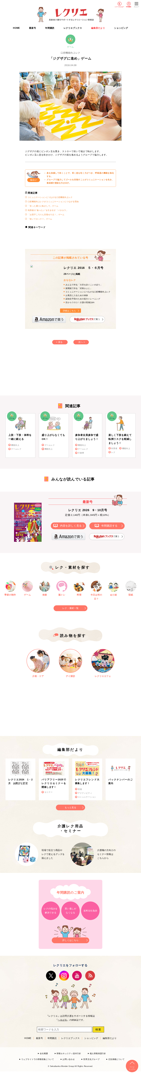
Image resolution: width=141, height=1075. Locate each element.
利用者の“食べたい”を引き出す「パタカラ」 (47, 210)
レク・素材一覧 (70, 608)
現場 (80, 789)
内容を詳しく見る (71, 525)
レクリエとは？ (119, 6)
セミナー (48, 792)
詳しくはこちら (70, 940)
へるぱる (62, 1020)
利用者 (114, 448)
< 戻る (59, 342)
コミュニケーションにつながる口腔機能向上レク (50, 197)
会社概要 (44, 1053)
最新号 (32, 28)
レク (113, 452)
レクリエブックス (73, 28)
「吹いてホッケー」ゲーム (39, 219)
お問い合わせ (69, 1059)
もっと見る (70, 807)
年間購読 (128, 6)
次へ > (81, 342)
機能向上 (15, 445)
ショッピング (121, 28)
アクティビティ (85, 793)
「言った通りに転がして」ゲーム (42, 206)
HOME (16, 28)
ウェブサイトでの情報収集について (37, 1059)
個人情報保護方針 (98, 1053)
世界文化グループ (91, 1059)
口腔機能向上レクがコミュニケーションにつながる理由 (53, 201)
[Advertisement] (47, 372)
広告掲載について (116, 1059)
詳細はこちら (69, 310)
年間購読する (109, 525)
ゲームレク (16, 449)
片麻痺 (81, 453)
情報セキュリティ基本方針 (69, 1053)
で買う (96, 319)
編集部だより (98, 28)
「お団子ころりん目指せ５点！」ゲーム (45, 214)
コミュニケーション (87, 797)
